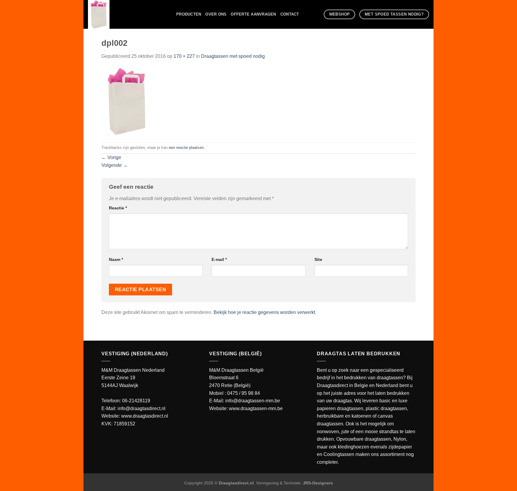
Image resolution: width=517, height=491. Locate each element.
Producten (188, 14)
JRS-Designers (318, 483)
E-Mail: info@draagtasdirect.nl (133, 408)
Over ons (215, 14)
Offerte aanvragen (253, 14)
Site (318, 259)
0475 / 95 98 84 (243, 393)
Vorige (111, 157)
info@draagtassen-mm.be (252, 400)
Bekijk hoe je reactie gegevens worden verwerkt (264, 312)
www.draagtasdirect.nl (144, 416)
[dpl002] (126, 100)
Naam (116, 259)
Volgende (114, 165)
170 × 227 (184, 56)
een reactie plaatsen (186, 147)
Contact (289, 14)
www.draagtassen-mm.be (256, 408)
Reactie (118, 208)
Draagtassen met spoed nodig (233, 56)
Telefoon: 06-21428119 (125, 400)
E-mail (219, 259)
